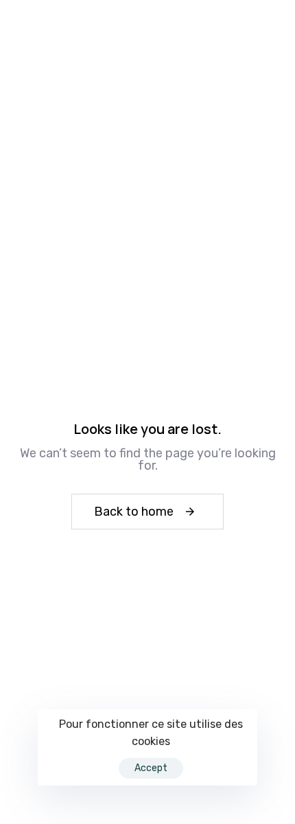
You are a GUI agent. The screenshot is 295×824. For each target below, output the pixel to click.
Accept (150, 768)
